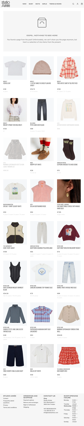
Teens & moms (55, 4)
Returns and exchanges (30, 402)
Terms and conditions (10, 407)
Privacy (5, 405)
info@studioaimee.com (51, 412)
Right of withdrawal (29, 405)
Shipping (26, 407)
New (24, 4)
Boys (38, 4)
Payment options (28, 400)
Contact (5, 398)
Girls (44, 4)
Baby (31, 4)
